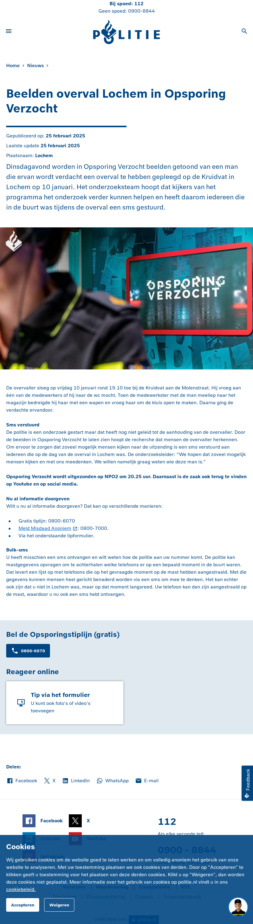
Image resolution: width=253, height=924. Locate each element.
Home (13, 65)
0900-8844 (141, 11)
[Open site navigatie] (8, 32)
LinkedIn (76, 781)
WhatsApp (112, 781)
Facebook (21, 781)
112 (138, 3)
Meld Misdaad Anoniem (45, 528)
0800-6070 (33, 650)
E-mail (147, 781)
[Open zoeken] (244, 32)
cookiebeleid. (21, 889)
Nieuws (35, 65)
